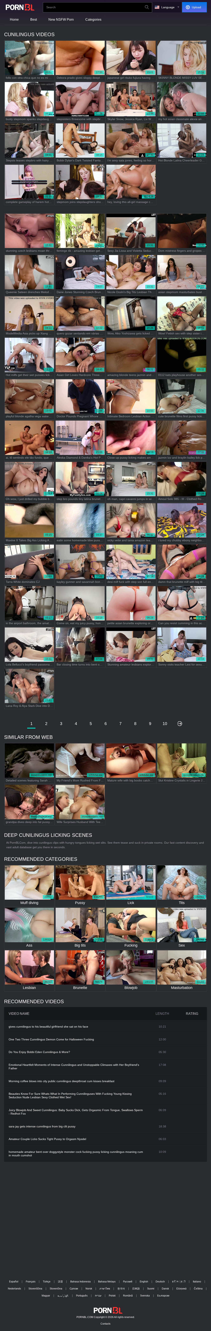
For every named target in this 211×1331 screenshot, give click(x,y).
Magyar (46, 1295)
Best (33, 19)
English (144, 1281)
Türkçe (46, 1281)
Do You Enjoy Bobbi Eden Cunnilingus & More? (39, 1052)
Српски (74, 1288)
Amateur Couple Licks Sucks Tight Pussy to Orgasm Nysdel (47, 1139)
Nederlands (14, 1288)
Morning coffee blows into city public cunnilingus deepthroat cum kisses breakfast (61, 1081)
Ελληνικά (181, 1288)
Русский (127, 1281)
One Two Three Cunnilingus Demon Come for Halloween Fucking (51, 1039)
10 (165, 723)
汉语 (60, 1281)
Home (14, 19)
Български (163, 1295)
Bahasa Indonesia (80, 1281)
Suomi (150, 1288)
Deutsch (160, 1281)
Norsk (89, 1288)
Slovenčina (56, 1288)
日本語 (136, 1288)
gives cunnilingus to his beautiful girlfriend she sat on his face (48, 1026)
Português (82, 1295)
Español (13, 1281)
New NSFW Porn (61, 19)
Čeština (198, 1288)
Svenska (145, 1295)
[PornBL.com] (19, 7)
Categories (93, 19)
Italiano (197, 1281)
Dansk (165, 1288)
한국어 (121, 1288)
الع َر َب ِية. (63, 1295)
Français (30, 1281)
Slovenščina (35, 1288)
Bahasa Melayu (107, 1281)
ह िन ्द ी (178, 1281)
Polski (112, 1295)
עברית (98, 1295)
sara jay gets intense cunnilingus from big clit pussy (42, 1126)
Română (128, 1295)
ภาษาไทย (105, 1288)
